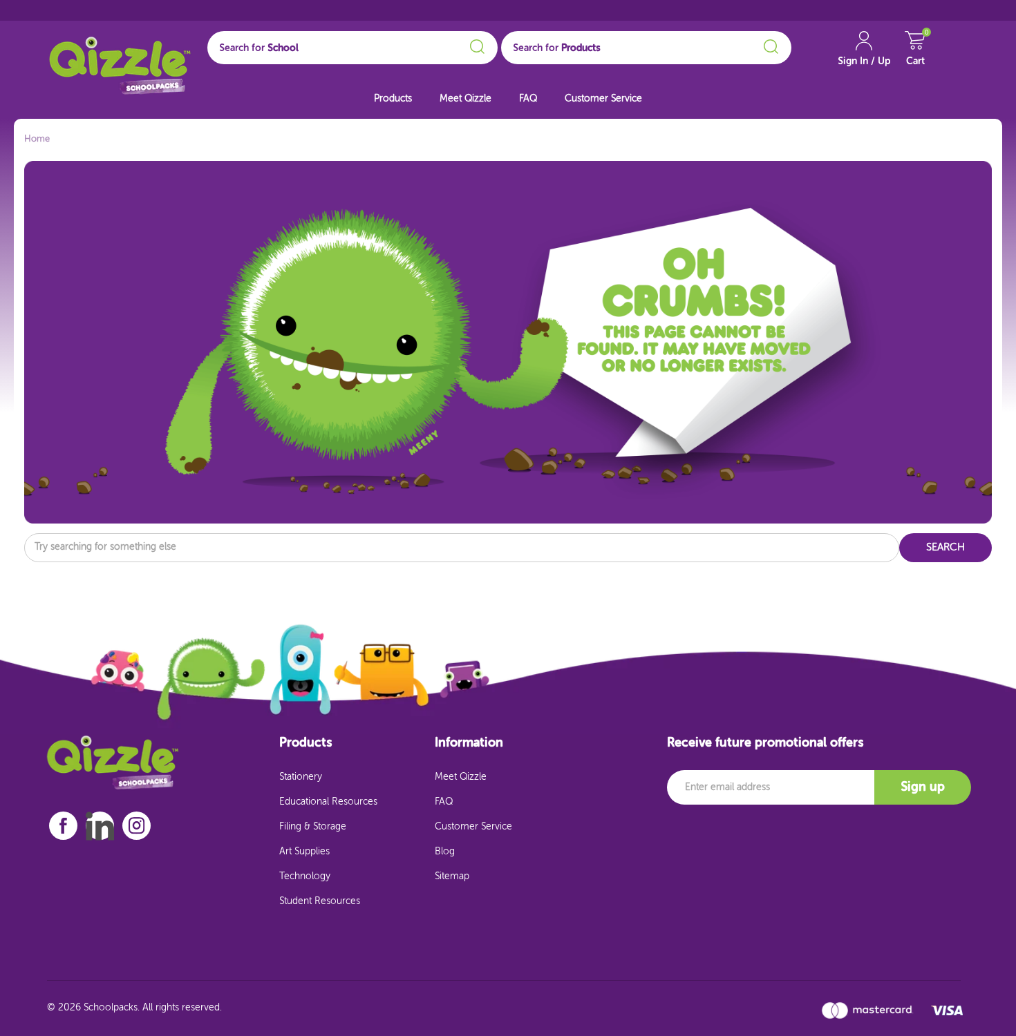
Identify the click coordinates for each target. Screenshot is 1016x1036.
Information (469, 743)
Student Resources (319, 901)
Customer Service (603, 99)
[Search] (475, 44)
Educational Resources (328, 802)
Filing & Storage (312, 827)
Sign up (923, 787)
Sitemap (452, 876)
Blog (445, 851)
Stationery (300, 777)
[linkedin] (100, 826)
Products (393, 99)
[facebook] (63, 826)
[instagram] (137, 825)
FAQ (528, 99)
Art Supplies (304, 851)
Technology (304, 876)
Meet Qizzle (465, 99)
